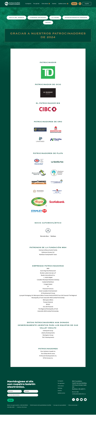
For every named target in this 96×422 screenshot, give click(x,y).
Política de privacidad (72, 405)
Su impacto (28, 3)
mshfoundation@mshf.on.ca (79, 394)
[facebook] (73, 399)
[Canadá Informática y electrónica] (40, 129)
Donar (74, 4)
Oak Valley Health (10, 407)
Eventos (54, 3)
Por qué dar (36, 3)
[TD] (48, 72)
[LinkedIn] (77, 399)
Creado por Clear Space (22, 407)
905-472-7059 (75, 392)
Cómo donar (61, 386)
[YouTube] (81, 399)
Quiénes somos (61, 393)
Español (87, 3)
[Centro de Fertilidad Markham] (48, 92)
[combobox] (87, 3)
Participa (60, 388)
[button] (45, 3)
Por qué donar (61, 383)
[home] (12, 3)
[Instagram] (85, 399)
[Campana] (55, 129)
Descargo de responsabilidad (59, 405)
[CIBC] (48, 109)
